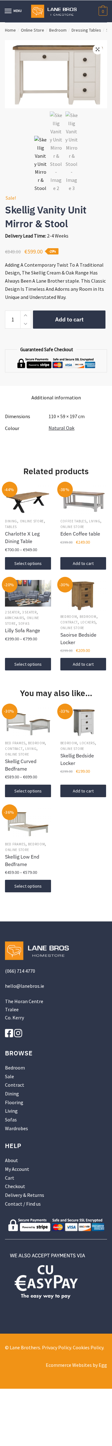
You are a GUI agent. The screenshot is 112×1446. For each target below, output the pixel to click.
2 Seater (12, 612)
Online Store (32, 30)
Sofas (24, 623)
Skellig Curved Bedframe (20, 765)
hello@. (24, 986)
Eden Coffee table (80, 534)
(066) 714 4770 (20, 971)
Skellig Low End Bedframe (22, 860)
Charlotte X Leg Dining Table (22, 537)
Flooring (14, 1102)
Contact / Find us (23, 1204)
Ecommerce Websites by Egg (76, 1365)
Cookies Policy (88, 1347)
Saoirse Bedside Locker (78, 638)
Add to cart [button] (83, 563)
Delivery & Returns (24, 1195)
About (11, 1160)
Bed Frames (15, 743)
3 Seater (29, 612)
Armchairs (14, 618)
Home (10, 30)
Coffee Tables (73, 521)
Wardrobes (16, 1128)
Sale (9, 1076)
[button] (98, 49)
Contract (69, 622)
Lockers (88, 622)
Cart (9, 1178)
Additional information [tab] (56, 397)
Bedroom (58, 30)
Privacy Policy (56, 1347)
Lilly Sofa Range (22, 630)
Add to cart (69, 319)
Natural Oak (61, 428)
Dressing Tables (86, 30)
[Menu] (8, 11)
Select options (28, 563)
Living (94, 521)
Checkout (15, 1186)
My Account (17, 1169)
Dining (11, 521)
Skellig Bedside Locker (77, 759)
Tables (11, 527)
